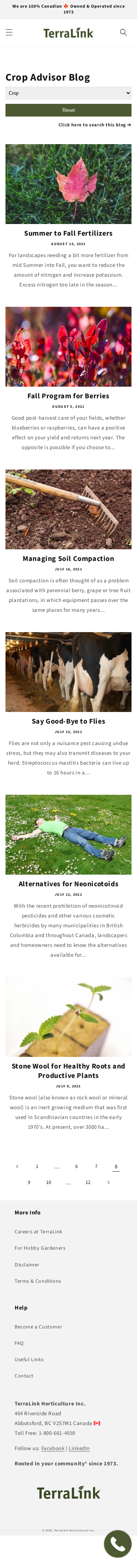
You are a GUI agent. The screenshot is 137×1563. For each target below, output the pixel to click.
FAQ (19, 1343)
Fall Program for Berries (68, 396)
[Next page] (108, 1182)
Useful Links (29, 1359)
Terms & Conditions (38, 1281)
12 (88, 1182)
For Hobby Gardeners (40, 1248)
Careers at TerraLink (38, 1232)
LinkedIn (79, 1448)
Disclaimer (27, 1265)
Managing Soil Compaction (68, 558)
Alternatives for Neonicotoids (68, 884)
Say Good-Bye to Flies (69, 721)
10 (49, 1182)
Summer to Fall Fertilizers (68, 233)
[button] (9, 32)
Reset (68, 110)
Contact (24, 1376)
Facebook (53, 1448)
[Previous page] (17, 1167)
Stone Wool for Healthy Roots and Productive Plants (68, 1071)
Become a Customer (38, 1327)
